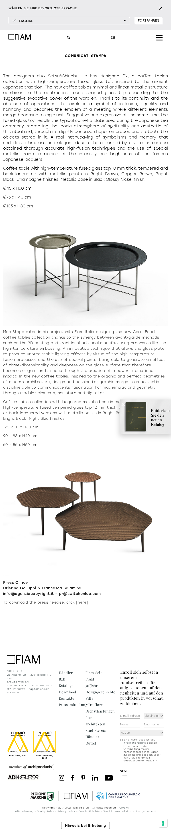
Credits (124, 807)
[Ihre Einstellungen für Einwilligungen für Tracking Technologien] (163, 823)
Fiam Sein (94, 672)
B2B (62, 679)
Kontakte (66, 698)
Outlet (91, 743)
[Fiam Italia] (19, 37)
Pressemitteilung (73, 704)
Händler (66, 672)
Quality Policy (45, 811)
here (82, 602)
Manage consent (145, 811)
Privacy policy (66, 811)
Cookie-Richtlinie (89, 811)
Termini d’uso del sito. (117, 811)
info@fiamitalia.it (18, 681)
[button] (123, 404)
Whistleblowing (24, 811)
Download (67, 692)
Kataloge (66, 685)
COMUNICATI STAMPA (85, 56)
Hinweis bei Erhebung (85, 825)
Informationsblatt (135, 742)
